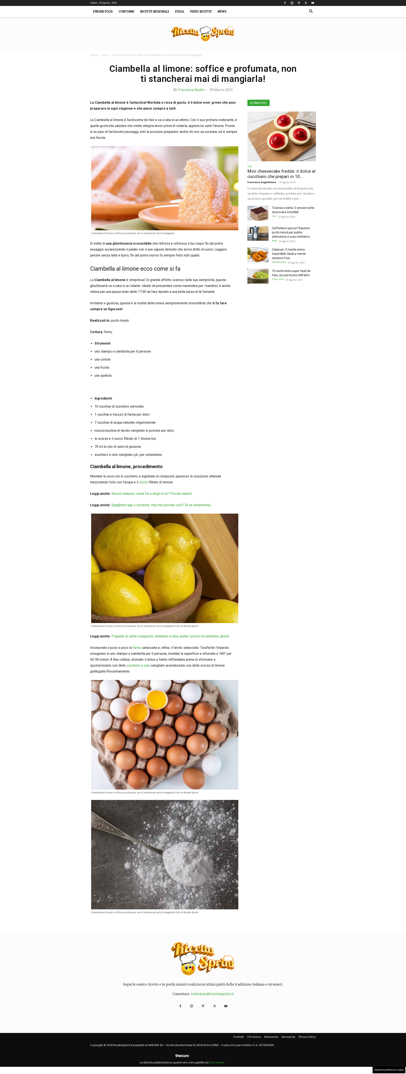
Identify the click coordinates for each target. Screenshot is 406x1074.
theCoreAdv (216, 1062)
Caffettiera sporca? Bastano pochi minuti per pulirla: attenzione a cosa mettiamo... (292, 232)
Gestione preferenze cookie (389, 1069)
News (222, 11)
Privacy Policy (307, 1037)
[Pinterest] (299, 3)
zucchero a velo (138, 665)
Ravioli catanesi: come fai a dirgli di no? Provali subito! (151, 494)
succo (143, 482)
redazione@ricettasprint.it (212, 994)
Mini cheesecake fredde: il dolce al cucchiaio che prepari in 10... (281, 174)
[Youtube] (313, 3)
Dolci (105, 55)
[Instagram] (292, 3)
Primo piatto (278, 279)
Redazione (271, 1037)
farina (137, 648)
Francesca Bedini (191, 89)
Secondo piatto (279, 262)
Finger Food (103, 11)
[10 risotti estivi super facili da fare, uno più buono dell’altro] (258, 276)
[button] (311, 11)
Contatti (238, 1037)
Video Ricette (201, 11)
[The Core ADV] (182, 1057)
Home (93, 55)
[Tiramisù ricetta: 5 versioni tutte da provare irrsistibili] (258, 213)
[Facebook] (285, 3)
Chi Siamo (254, 1037)
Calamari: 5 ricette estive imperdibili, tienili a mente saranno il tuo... (289, 254)
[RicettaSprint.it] (203, 34)
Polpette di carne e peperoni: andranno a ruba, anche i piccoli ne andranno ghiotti (170, 636)
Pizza (179, 11)
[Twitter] (306, 3)
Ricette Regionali (154, 11)
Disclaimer (288, 1037)
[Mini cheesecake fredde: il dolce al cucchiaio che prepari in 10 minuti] (281, 136)
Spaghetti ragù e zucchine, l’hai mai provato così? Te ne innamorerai (161, 505)
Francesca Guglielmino (261, 182)
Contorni (126, 11)
